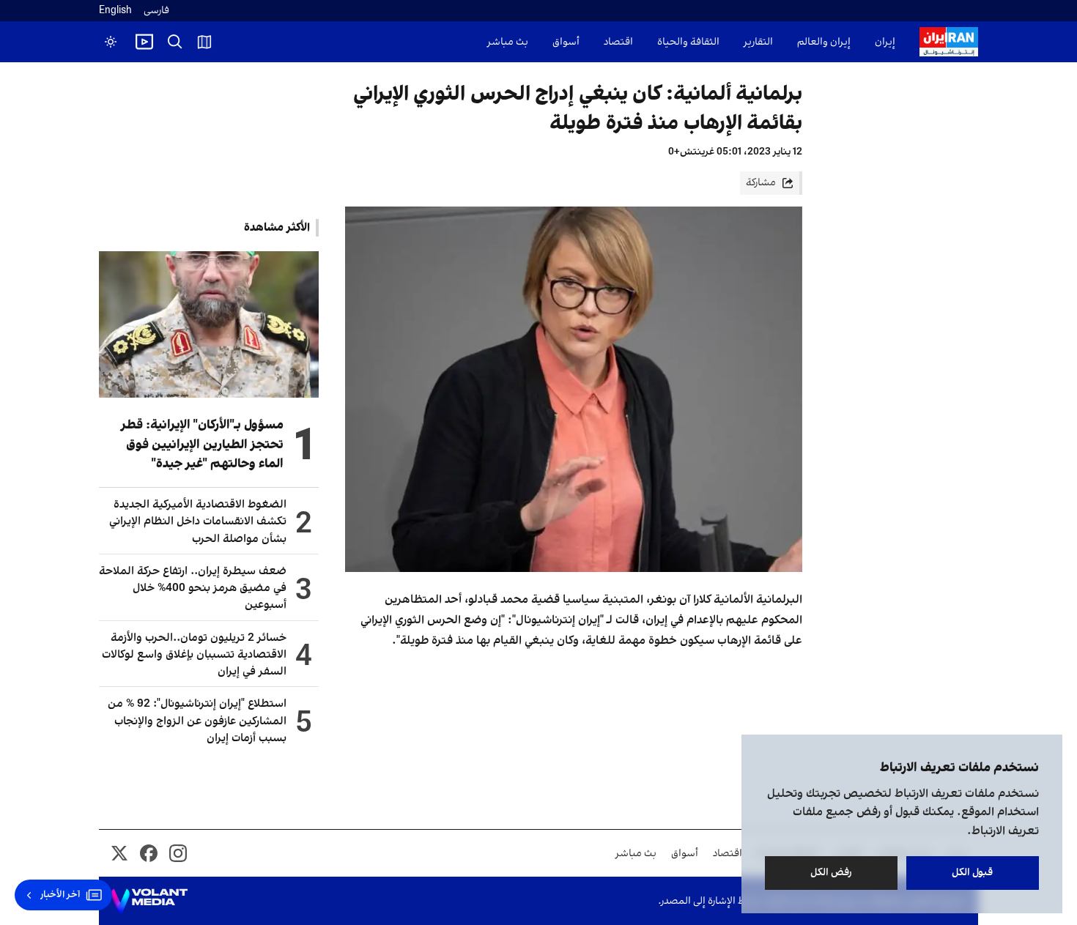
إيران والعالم (824, 42)
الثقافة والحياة (688, 42)
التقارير (758, 42)
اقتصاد (618, 42)
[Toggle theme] (110, 41)
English (115, 10)
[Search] (175, 41)
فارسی (156, 10)
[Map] (204, 41)
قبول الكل (972, 872)
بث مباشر (507, 42)
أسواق (566, 42)
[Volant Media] (149, 900)
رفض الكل (831, 872)
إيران (885, 42)
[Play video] (144, 42)
